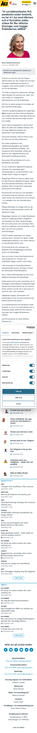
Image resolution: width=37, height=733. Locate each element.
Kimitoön (4, 492)
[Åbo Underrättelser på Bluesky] (11, 650)
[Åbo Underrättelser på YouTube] (21, 650)
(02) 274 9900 (11, 661)
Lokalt (4, 551)
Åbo (2, 484)
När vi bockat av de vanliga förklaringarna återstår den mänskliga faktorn (17, 621)
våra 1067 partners (13, 342)
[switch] (32, 371)
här (10, 321)
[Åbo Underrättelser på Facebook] (6, 650)
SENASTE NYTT (7, 481)
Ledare (4, 606)
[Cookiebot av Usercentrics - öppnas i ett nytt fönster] (26, 327)
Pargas (4, 510)
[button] (26, 4)
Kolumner (5, 541)
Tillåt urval (18, 397)
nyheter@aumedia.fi (24, 674)
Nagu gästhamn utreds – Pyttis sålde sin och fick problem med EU (17, 535)
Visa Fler (18, 578)
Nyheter (4, 531)
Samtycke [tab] (5, 333)
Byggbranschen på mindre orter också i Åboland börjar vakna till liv (16, 555)
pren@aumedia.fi (24, 661)
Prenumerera (26, 2)
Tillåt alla (18, 391)
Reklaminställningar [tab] (29, 333)
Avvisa (18, 404)
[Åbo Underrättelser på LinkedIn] (26, 650)
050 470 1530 (10, 674)
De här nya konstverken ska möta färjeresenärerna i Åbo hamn (14, 525)
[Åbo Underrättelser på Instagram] (16, 650)
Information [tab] (15, 333)
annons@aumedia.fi (24, 667)
